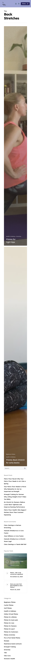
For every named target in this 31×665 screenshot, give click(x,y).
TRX (5, 653)
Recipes (6, 641)
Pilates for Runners (10, 626)
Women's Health (9, 658)
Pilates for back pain (11, 620)
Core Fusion (20, 536)
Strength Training (10, 647)
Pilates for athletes (10, 617)
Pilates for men (9, 623)
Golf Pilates (8, 608)
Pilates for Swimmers (11, 632)
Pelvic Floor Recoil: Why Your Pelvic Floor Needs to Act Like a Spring (15, 481)
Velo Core (7, 656)
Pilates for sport (9, 629)
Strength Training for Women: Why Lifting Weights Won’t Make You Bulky (15, 497)
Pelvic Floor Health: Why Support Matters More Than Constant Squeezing (15, 512)
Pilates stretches (9, 635)
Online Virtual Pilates (11, 614)
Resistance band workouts (13, 644)
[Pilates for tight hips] (15, 136)
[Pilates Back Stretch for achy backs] (15, 356)
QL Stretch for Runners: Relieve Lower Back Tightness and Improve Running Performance (14, 504)
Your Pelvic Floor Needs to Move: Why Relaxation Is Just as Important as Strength (15, 489)
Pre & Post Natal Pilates (12, 638)
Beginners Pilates (10, 454)
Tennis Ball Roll (21, 544)
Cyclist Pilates (8, 605)
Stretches (18, 236)
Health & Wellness (11, 236)
